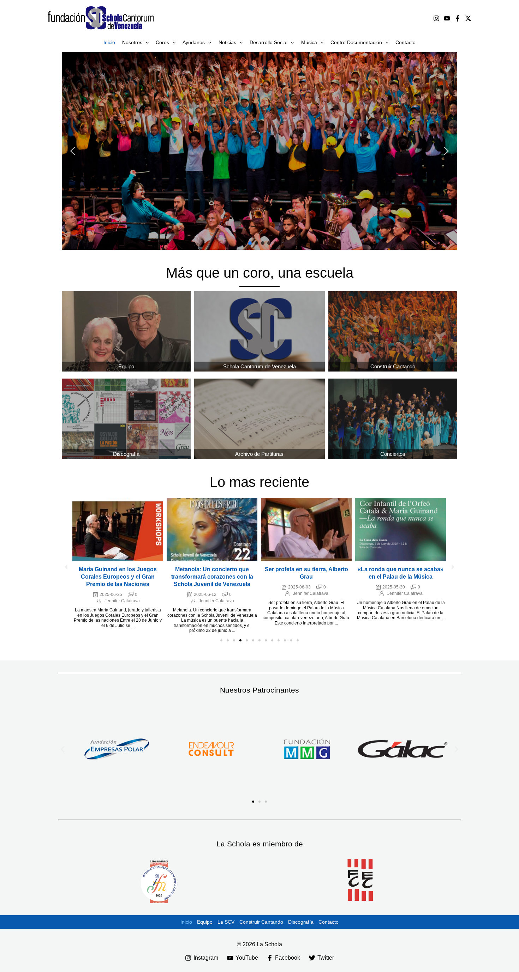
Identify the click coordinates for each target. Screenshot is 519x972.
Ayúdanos (194, 42)
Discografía (126, 454)
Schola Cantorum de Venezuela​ (259, 366)
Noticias (227, 42)
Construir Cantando (261, 922)
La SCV (225, 922)
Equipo (126, 366)
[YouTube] (447, 18)
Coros (162, 42)
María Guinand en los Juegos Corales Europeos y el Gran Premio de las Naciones (118, 576)
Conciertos (392, 454)
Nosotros (132, 42)
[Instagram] (436, 18)
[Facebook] (457, 18)
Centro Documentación (356, 42)
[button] (145, 42)
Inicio (109, 42)
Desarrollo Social (268, 42)
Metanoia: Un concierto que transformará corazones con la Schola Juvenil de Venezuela (212, 576)
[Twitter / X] (468, 18)
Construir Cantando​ (392, 366)
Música (309, 42)
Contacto (405, 42)
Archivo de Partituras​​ (259, 454)
